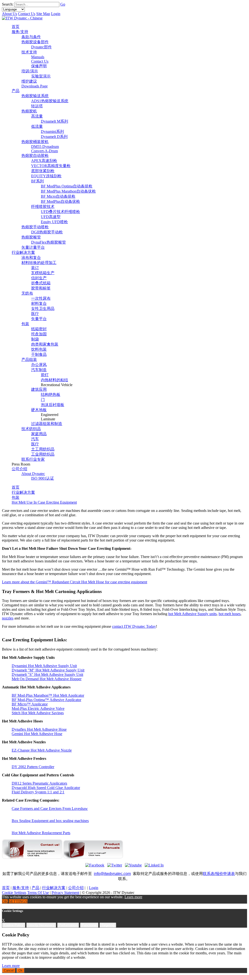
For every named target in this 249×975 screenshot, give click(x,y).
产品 (35, 888)
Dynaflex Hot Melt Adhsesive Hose (39, 729)
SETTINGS (18, 901)
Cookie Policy (13, 925)
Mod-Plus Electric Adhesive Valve (38, 708)
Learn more (133, 897)
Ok (20, 970)
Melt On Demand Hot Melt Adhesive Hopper (46, 679)
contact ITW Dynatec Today (134, 626)
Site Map (43, 14)
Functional (89, 925)
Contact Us (26, 14)
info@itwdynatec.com (112, 874)
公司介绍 (76, 888)
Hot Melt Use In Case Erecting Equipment (44, 502)
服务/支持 (20, 888)
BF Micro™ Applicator (30, 704)
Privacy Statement (65, 892)
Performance (68, 925)
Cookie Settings (14, 892)
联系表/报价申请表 (219, 874)
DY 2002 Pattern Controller (33, 767)
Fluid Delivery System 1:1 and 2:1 (38, 792)
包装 (15, 497)
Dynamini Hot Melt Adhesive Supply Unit (44, 666)
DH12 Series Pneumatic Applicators (39, 783)
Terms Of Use (38, 892)
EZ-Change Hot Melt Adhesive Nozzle (42, 750)
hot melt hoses (229, 614)
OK (5, 901)
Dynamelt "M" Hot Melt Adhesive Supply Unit (48, 670)
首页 (15, 487)
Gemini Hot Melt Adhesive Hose (37, 734)
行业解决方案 (23, 492)
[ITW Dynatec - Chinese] (22, 18)
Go (62, 4)
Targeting (107, 925)
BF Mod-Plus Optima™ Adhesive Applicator (46, 700)
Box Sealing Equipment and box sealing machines (50, 821)
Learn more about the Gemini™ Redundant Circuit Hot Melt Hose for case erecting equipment (74, 582)
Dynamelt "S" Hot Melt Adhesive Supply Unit (47, 674)
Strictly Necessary (41, 925)
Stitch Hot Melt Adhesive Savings (38, 713)
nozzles (7, 618)
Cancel (9, 970)
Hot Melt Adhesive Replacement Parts (41, 833)
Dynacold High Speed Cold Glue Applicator (46, 788)
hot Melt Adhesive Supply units (192, 614)
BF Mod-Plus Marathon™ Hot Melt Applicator (48, 695)
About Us (9, 14)
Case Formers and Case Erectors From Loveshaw (50, 808)
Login (55, 14)
